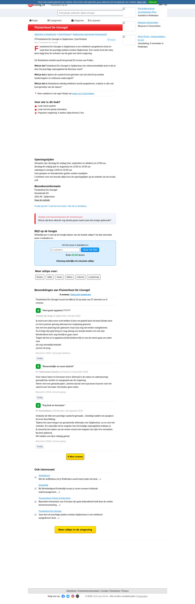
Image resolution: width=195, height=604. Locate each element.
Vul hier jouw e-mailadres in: (75, 245)
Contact (104, 591)
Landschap (93, 277)
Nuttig (40, 358)
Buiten (40, 277)
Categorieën (55, 20)
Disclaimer (115, 591)
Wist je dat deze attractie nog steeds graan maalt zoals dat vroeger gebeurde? (74, 219)
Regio (35, 20)
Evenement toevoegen (88, 591)
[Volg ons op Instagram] (72, 596)
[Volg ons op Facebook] (63, 596)
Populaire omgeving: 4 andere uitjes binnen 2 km (61, 113)
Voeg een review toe (81, 294)
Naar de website (42, 200)
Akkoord (153, 2)
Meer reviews (76, 457)
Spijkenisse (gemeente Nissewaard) (90, 34)
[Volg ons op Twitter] (68, 596)
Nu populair (94, 20)
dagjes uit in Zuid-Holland (83, 93)
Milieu (69, 277)
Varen (59, 277)
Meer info (141, 2)
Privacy (125, 591)
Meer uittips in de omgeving (75, 529)
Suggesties (142, 596)
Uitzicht (80, 277)
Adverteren (71, 591)
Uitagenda (78, 20)
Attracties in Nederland (45, 34)
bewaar (112, 40)
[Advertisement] (56, 136)
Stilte (49, 277)
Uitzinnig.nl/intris (100, 596)
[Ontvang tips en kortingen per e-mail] (77, 596)
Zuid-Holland (64, 34)
